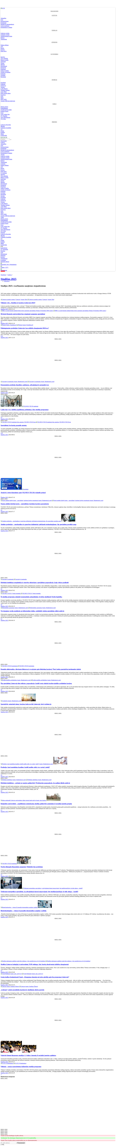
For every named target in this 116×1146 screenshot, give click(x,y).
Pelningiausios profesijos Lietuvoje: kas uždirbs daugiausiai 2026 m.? (25, 328)
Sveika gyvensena (5, 72)
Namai (2, 63)
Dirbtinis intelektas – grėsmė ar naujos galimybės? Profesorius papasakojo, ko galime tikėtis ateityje (35, 783)
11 (2, 433)
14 (2, 336)
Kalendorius (4, 248)
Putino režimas (5, 45)
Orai (2, 19)
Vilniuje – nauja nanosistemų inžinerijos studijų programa (21, 1066)
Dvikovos (3, 85)
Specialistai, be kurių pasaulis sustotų (14, 425)
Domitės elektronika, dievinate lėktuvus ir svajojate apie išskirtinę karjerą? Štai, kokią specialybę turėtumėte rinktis (41, 669)
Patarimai (3, 69)
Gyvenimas (54, 54)
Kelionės (3, 73)
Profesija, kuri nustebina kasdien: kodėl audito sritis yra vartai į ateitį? (25, 767)
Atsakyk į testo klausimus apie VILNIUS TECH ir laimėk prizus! (23, 492)
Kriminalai (3, 23)
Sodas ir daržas (5, 70)
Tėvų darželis (4, 58)
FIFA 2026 (4, 99)
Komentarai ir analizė (6, 27)
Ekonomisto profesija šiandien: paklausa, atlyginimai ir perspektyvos (25, 385)
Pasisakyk (3, 67)
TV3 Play (3, 119)
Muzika (3, 126)
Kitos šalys (4, 51)
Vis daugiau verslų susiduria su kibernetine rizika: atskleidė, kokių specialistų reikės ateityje (32, 611)
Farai (2, 113)
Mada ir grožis (4, 60)
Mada (2, 134)
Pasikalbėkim (4, 108)
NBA (2, 98)
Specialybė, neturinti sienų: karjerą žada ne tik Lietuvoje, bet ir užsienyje (26, 704)
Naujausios (54, 11)
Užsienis (54, 42)
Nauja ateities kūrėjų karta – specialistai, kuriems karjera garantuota (25, 504)
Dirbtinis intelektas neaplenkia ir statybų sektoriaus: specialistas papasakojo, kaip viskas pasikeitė (35, 582)
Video (54, 104)
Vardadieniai (4, 258)
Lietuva (54, 15)
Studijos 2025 (4, 309)
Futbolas (3, 84)
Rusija (2, 48)
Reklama (3, 255)
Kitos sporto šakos (6, 93)
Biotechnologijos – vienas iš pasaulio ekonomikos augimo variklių (23, 911)
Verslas (54, 30)
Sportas (54, 79)
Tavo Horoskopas (5, 117)
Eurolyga (3, 95)
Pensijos (3, 251)
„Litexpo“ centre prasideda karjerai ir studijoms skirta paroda (22, 990)
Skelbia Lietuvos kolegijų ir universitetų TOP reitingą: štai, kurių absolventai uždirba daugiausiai (35, 964)
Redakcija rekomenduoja (7, 24)
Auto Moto (4, 91)
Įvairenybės (4, 135)
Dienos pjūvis (4, 106)
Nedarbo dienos (5, 261)
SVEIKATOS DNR (6, 109)
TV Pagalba (4, 116)
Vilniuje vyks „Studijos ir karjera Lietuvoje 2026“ (18, 303)
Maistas (3, 64)
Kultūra (3, 132)
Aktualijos (3, 18)
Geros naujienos (5, 26)
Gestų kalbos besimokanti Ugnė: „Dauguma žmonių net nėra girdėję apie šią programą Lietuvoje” (35, 977)
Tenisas (3, 87)
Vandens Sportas (5, 90)
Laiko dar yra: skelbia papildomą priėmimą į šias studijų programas (24, 409)
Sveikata (3, 75)
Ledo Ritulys (4, 88)
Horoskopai (4, 66)
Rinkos (3, 37)
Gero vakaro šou (5, 114)
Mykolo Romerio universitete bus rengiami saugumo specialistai (23, 314)
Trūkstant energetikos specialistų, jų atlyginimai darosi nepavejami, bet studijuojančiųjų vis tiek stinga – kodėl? (39, 891)
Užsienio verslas (5, 34)
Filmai (2, 131)
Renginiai (3, 77)
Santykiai (3, 61)
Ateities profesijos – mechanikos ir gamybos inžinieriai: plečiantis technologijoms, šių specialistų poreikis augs (38, 524)
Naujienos (3, 275)
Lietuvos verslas (5, 33)
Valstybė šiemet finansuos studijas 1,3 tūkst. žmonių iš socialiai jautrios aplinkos (28, 1055)
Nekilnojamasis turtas (6, 36)
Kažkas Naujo (4, 111)
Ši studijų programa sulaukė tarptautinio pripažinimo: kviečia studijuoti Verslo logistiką (31, 597)
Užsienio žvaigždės (6, 128)
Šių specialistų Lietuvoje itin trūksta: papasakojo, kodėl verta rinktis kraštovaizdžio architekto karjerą (36, 683)
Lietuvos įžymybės (6, 124)
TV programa (4, 249)
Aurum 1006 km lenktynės (8, 101)
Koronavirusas (4, 21)
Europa (3, 49)
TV (2, 129)
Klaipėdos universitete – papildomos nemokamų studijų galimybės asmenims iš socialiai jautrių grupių (36, 804)
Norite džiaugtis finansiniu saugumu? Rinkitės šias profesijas (22, 867)
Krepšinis (3, 82)
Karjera (3, 257)
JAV (2, 46)
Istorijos (3, 57)
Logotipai (3, 260)
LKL (2, 96)
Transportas (4, 39)
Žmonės (54, 122)
